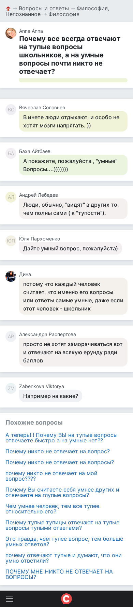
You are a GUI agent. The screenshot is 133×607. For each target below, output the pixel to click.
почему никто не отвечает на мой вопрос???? (51, 476)
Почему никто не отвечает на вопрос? (57, 451)
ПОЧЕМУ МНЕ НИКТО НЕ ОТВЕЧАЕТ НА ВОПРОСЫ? (59, 574)
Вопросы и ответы (44, 8)
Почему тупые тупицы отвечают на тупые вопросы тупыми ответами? (62, 525)
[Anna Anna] (12, 33)
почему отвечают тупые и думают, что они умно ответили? (63, 558)
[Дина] (12, 276)
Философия (63, 14)
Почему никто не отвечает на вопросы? (59, 462)
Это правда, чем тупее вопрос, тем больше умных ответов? (64, 541)
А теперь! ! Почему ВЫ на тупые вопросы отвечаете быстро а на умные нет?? (61, 437)
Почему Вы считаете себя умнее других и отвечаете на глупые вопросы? (62, 492)
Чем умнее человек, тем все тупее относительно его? (52, 508)
